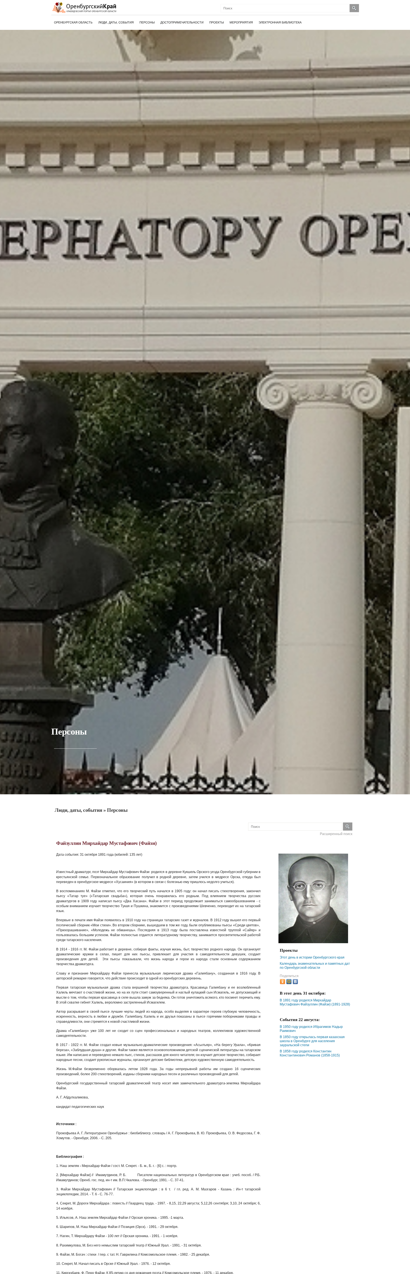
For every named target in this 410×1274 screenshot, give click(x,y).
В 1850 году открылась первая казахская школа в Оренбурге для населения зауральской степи (312, 1041)
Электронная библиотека (280, 22)
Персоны (147, 22)
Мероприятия (241, 22)
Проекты (216, 22)
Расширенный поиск (336, 834)
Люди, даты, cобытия (116, 22)
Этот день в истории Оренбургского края (312, 957)
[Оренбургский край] (85, 7)
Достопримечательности (182, 22)
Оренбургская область (73, 22)
